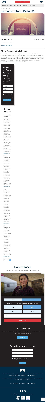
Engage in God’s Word (7, 5)
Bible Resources (17, 5)
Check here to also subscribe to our (9, 96)
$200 (32, 311)
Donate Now (22, 320)
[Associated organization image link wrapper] (18, 398)
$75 (32, 307)
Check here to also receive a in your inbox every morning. (22, 359)
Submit (22, 363)
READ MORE (6, 153)
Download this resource (6, 45)
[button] (41, 1)
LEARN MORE (22, 337)
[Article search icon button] (10, 260)
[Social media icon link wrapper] (20, 391)
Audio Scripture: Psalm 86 (29, 5)
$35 (13, 307)
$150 (12, 311)
